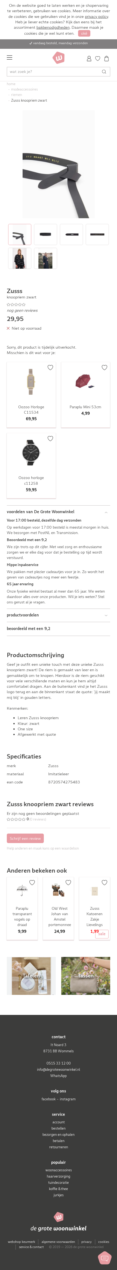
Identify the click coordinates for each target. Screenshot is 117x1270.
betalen (58, 1141)
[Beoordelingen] (58, 304)
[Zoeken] (105, 71)
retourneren (58, 1147)
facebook (49, 1099)
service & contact (31, 1247)
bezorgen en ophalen (58, 1135)
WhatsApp (58, 1076)
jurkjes (59, 1195)
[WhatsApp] (105, 1258)
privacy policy (96, 16)
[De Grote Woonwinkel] (58, 58)
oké (84, 33)
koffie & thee (58, 1189)
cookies (103, 1242)
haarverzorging (58, 1176)
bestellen (58, 1128)
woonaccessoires (58, 1170)
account (59, 1122)
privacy (86, 1242)
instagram (68, 1099)
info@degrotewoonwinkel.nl (58, 1070)
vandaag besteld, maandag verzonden (60, 43)
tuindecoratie (58, 1183)
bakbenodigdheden (53, 27)
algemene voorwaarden (58, 1242)
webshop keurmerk (21, 1242)
